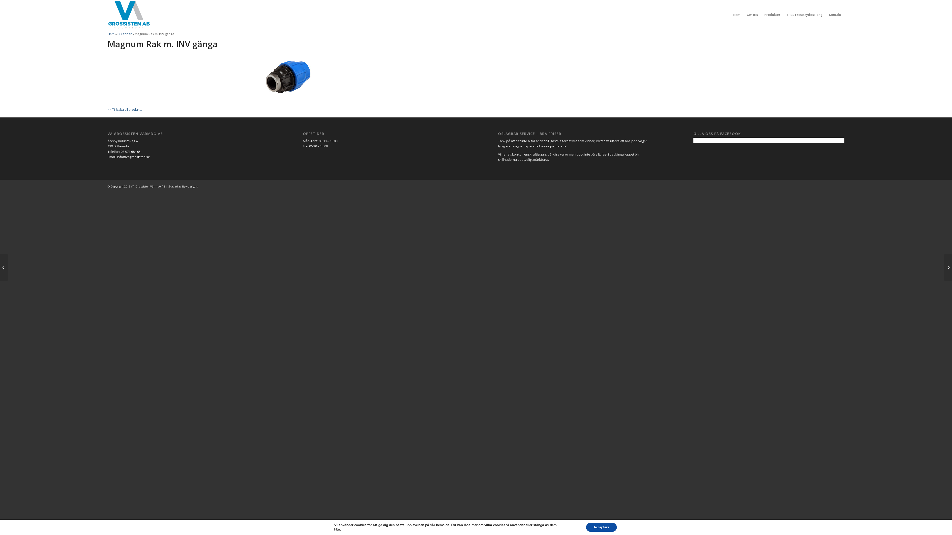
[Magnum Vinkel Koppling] (4, 267)
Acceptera (601, 527)
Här (337, 529)
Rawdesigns (190, 186)
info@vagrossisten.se (133, 157)
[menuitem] (737, 14)
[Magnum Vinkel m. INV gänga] (948, 267)
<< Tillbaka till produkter (126, 109)
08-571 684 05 (131, 151)
